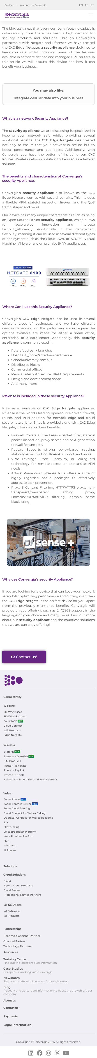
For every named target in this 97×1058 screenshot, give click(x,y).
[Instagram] (48, 1053)
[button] (91, 15)
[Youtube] (66, 1053)
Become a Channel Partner (21, 936)
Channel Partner (14, 941)
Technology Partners (17, 946)
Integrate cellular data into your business (48, 98)
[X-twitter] (57, 1053)
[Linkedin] (31, 1053)
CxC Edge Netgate (24, 47)
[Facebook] (40, 1053)
